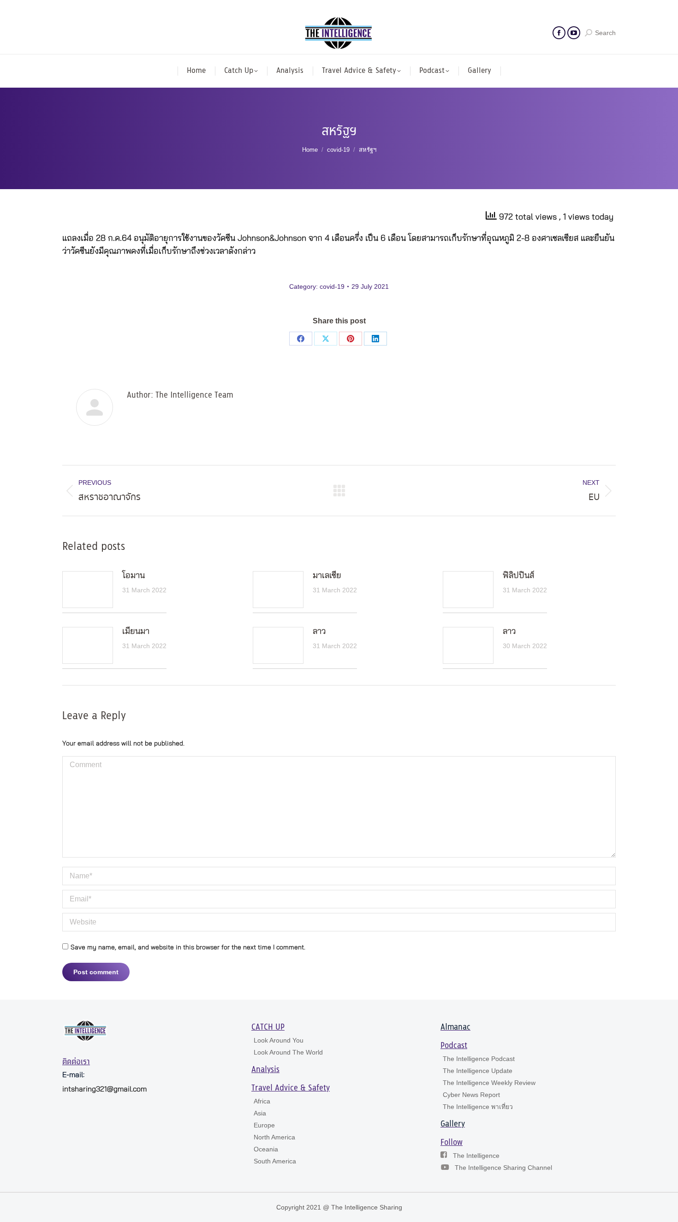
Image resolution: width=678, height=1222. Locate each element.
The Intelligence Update (477, 1070)
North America (274, 1137)
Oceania (266, 1149)
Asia (260, 1113)
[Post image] (87, 589)
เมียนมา (135, 631)
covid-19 (332, 286)
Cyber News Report (471, 1094)
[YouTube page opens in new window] (573, 32)
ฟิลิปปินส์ (518, 576)
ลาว (319, 631)
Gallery (452, 1124)
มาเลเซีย (327, 576)
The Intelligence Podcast (479, 1058)
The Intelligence (476, 1155)
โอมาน (133, 576)
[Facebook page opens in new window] (559, 32)
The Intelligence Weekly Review (489, 1082)
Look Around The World (288, 1052)
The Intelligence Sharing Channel (503, 1167)
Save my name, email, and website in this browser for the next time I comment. (188, 947)
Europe (264, 1125)
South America (275, 1161)
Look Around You (278, 1040)
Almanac (455, 1027)
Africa (262, 1101)
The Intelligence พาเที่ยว (478, 1106)
